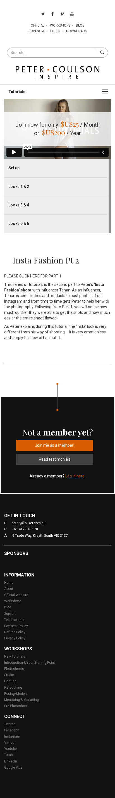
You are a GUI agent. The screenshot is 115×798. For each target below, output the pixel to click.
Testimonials (14, 620)
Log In (55, 31)
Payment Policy (16, 626)
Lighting (10, 681)
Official (37, 25)
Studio (9, 675)
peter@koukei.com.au (28, 523)
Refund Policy (14, 632)
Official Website (16, 595)
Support (10, 614)
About (8, 589)
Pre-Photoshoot (16, 706)
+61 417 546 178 (25, 529)
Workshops (60, 25)
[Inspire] (57, 72)
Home (8, 583)
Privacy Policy (14, 638)
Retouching (13, 687)
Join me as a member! (54, 445)
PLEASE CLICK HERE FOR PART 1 (33, 276)
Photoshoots (14, 669)
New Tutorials (14, 656)
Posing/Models (16, 694)
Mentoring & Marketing (21, 700)
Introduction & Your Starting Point (29, 663)
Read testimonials (55, 459)
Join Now (36, 31)
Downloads (76, 31)
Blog (80, 25)
